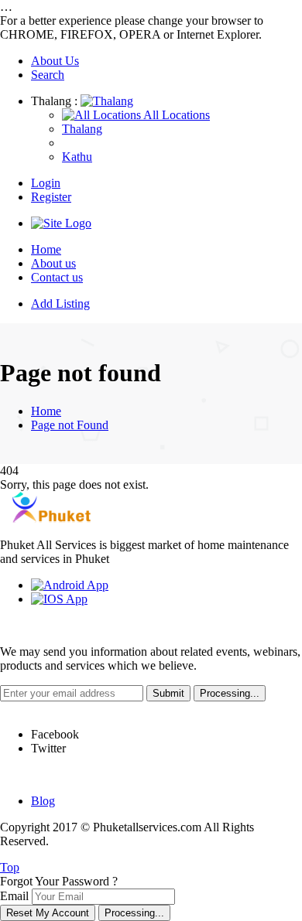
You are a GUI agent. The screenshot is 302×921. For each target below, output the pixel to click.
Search (47, 74)
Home (46, 249)
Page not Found (69, 425)
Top (9, 867)
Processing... (134, 913)
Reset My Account (47, 913)
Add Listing (60, 303)
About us (53, 263)
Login (45, 182)
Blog (43, 800)
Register (51, 196)
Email (14, 895)
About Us (55, 60)
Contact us (57, 277)
